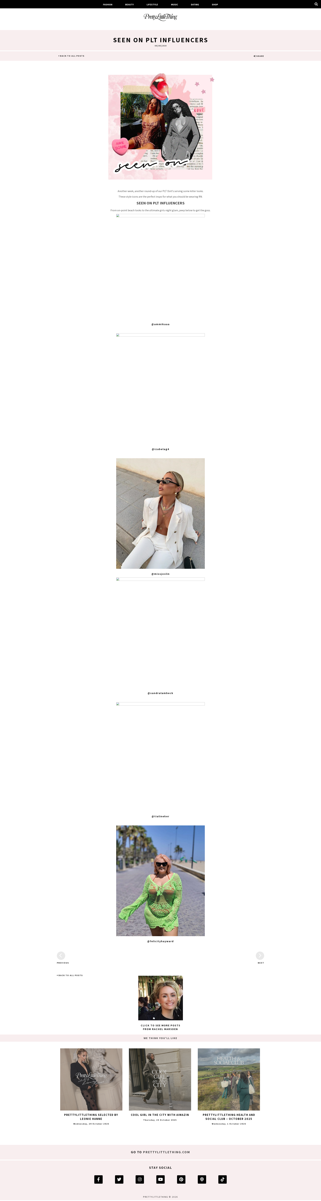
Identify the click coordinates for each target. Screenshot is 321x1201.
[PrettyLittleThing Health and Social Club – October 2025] (229, 1079)
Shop (215, 4)
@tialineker (160, 816)
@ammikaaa (160, 324)
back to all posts (72, 56)
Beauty (129, 4)
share (260, 56)
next (261, 963)
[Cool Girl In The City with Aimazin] (160, 1079)
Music (174, 4)
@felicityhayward (160, 941)
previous (61, 963)
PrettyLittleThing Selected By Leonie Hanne (91, 1117)
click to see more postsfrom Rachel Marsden (160, 1027)
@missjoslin (160, 574)
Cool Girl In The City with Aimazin (160, 1115)
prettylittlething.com (166, 1152)
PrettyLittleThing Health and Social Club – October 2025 (229, 1117)
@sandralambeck (160, 693)
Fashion (107, 4)
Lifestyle (152, 4)
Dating (195, 4)
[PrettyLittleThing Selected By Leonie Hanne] (91, 1079)
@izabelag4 (160, 449)
